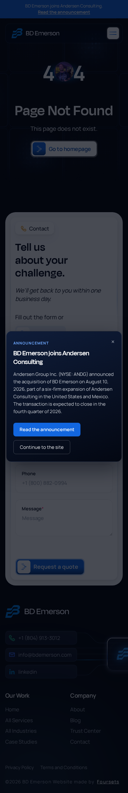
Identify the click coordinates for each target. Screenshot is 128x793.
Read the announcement (47, 429)
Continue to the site (42, 447)
